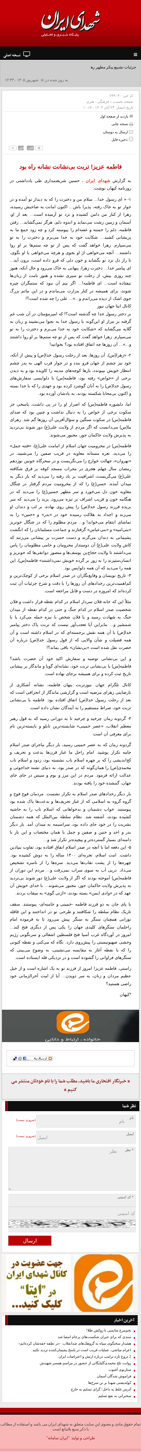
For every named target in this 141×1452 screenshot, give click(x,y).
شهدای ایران (98, 180)
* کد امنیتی (125, 1197)
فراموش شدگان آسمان (114, 1376)
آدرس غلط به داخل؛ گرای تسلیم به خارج (101, 1389)
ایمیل (130, 1134)
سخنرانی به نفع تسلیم (114, 1396)
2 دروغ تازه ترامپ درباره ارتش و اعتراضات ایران (94, 1356)
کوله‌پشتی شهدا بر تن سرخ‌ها (109, 1383)
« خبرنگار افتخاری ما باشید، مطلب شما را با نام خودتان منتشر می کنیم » (70, 1085)
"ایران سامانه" (58, 1438)
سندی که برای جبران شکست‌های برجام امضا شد (94, 1337)
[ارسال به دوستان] (131, 132)
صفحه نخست (123, 101)
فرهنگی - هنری (97, 101)
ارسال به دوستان (116, 132)
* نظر (129, 1150)
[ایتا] (70, 1026)
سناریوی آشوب (120, 1369)
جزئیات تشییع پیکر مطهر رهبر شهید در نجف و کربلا (94, 67)
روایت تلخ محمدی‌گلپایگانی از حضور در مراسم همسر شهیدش (85, 1363)
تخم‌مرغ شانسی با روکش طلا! (108, 1330)
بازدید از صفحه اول (114, 116)
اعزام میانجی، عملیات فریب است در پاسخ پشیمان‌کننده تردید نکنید (81, 1350)
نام (132, 1118)
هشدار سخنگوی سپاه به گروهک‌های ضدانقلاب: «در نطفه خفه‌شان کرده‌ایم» (74, 1343)
